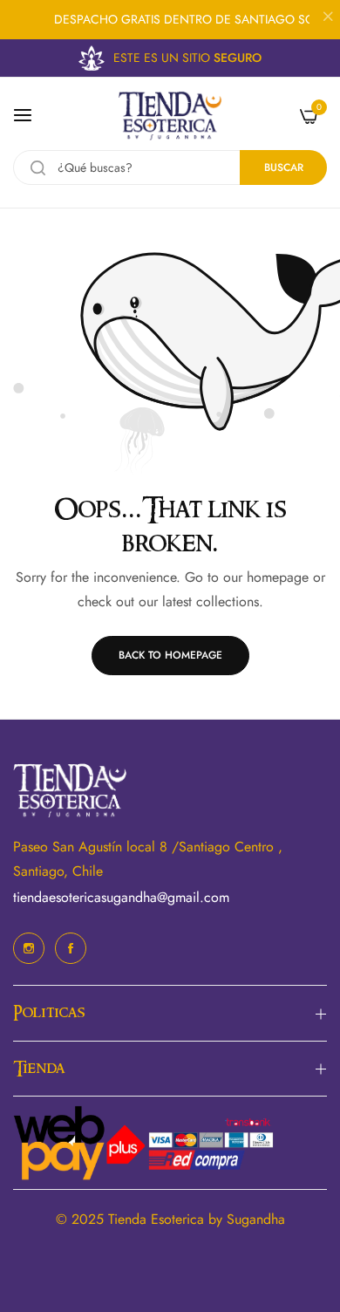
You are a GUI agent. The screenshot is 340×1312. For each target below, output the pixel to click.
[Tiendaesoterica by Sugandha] (170, 116)
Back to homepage (170, 655)
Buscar (283, 167)
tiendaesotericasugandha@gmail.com (121, 897)
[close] (328, 18)
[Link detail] (28, 948)
